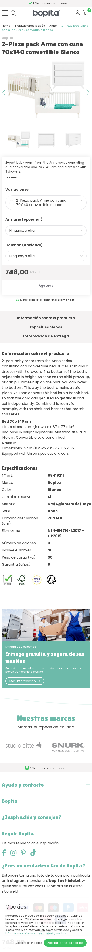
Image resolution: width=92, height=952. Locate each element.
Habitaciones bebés (30, 26)
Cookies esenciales (29, 943)
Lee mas (11, 177)
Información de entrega (46, 336)
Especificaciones (46, 327)
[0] (85, 13)
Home (6, 26)
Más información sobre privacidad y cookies (36, 933)
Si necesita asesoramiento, (47, 300)
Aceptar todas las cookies (65, 943)
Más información (22, 681)
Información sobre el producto (46, 318)
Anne (53, 26)
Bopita (7, 38)
